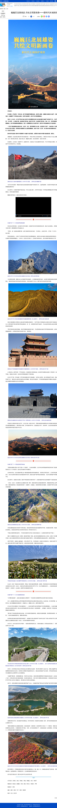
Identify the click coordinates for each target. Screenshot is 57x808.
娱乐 (49, 5)
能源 (44, 5)
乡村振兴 (33, 5)
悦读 (52, 5)
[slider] (15, 214)
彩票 (47, 5)
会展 (45, 5)
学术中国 (29, 5)
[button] (16, 215)
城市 (40, 5)
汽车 (16, 5)
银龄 (35, 5)
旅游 (42, 5)
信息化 (24, 5)
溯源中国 (38, 5)
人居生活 (20, 5)
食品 (18, 5)
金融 (15, 5)
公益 (54, 5)
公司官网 (8, 4)
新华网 (1, 8)
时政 (4, 8)
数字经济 (26, 5)
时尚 (50, 5)
